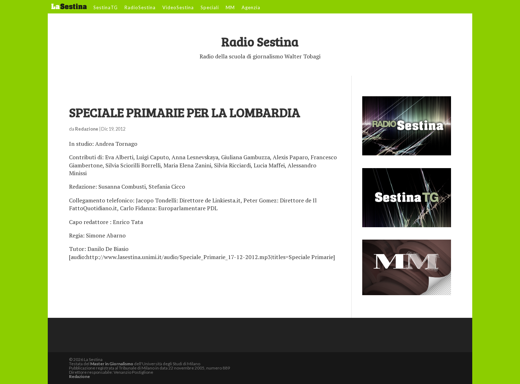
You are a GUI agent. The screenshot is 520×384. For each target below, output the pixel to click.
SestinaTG (105, 7)
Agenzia (251, 7)
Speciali (210, 7)
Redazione (86, 129)
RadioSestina (140, 7)
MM (230, 7)
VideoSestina (178, 7)
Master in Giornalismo (111, 363)
